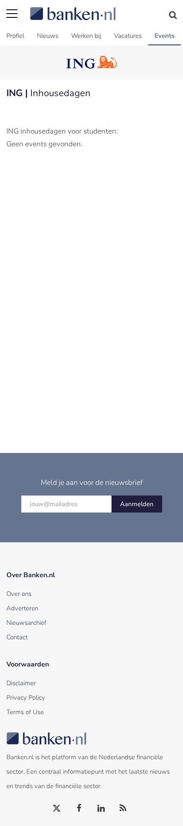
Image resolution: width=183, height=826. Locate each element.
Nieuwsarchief (26, 622)
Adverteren (22, 608)
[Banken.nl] (103, 8)
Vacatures (128, 35)
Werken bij (86, 35)
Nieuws (47, 35)
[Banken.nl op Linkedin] (101, 808)
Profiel (15, 35)
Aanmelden (137, 504)
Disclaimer (21, 683)
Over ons (18, 594)
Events (164, 35)
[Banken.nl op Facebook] (79, 808)
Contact (17, 637)
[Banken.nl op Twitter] (57, 808)
